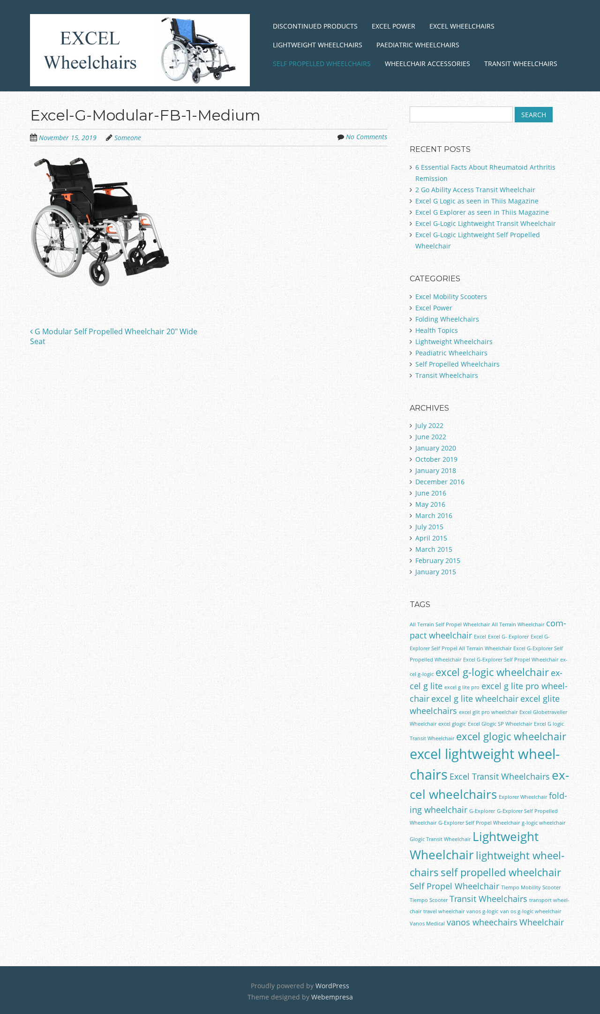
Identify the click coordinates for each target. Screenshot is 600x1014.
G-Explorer (482, 811)
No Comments (366, 136)
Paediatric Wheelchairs (417, 44)
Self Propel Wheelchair (454, 886)
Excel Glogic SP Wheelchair (500, 724)
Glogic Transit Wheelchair (440, 839)
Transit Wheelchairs (520, 63)
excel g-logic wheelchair (492, 672)
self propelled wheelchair (501, 872)
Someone (127, 137)
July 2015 (429, 526)
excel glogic (452, 724)
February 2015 (437, 560)
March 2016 (433, 515)
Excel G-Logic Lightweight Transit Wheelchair (485, 223)
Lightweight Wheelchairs (317, 44)
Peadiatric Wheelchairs (451, 352)
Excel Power (393, 26)
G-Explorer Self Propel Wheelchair (479, 822)
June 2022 (430, 436)
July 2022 (429, 425)
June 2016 (430, 492)
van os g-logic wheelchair (530, 911)
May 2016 (430, 504)
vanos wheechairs (482, 922)
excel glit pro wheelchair (488, 712)
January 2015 (435, 571)
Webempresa (332, 996)
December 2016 (440, 481)
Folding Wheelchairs (447, 319)
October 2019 (436, 459)
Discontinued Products (315, 26)
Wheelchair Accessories (427, 63)
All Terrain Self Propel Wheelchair (450, 624)
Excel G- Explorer (508, 636)
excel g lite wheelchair (474, 698)
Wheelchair (541, 922)
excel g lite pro (462, 687)
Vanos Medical (427, 923)
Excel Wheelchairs (462, 26)
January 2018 (435, 470)
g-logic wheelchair (543, 822)
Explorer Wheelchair (523, 797)
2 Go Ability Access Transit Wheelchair (475, 189)
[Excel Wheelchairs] (140, 74)
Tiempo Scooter (429, 900)
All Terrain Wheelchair (518, 624)
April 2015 (431, 537)
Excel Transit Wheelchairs (500, 776)
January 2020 (435, 447)
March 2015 (433, 549)
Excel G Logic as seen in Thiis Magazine (477, 200)
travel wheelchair (444, 911)
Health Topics (436, 330)
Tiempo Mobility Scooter (531, 887)
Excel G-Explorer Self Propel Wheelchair (510, 659)
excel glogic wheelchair (511, 736)
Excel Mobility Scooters (451, 296)
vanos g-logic (482, 911)
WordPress (332, 985)
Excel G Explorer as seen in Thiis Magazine (482, 212)
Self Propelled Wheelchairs (322, 63)
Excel (480, 636)
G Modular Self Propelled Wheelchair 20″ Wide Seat (113, 336)
